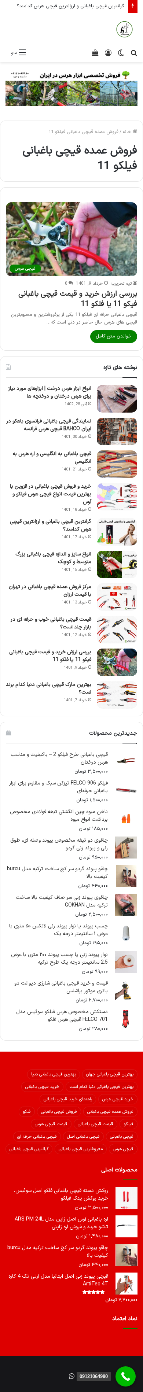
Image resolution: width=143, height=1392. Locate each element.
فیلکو (128, 1124)
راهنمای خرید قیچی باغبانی (68, 1099)
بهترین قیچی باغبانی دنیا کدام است (101, 1086)
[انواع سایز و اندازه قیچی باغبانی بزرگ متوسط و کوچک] (117, 564)
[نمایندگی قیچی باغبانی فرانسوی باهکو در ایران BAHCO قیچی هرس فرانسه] (117, 431)
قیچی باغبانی (121, 1136)
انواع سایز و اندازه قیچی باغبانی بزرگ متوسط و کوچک (53, 558)
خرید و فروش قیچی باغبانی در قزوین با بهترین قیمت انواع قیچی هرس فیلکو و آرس (50, 494)
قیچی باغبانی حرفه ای (37, 1136)
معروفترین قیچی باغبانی (81, 1149)
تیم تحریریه (121, 283)
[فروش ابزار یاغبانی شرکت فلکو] (72, 87)
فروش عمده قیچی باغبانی (110, 1111)
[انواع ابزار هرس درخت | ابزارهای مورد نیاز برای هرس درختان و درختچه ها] (117, 399)
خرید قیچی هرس (117, 1099)
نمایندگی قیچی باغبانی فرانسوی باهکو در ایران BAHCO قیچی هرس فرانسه (48, 425)
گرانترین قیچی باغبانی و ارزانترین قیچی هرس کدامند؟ (70, 6)
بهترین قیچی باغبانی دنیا (53, 1074)
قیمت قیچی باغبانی (95, 1124)
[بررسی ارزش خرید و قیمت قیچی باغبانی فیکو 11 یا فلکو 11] (117, 662)
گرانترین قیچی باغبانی (29, 1149)
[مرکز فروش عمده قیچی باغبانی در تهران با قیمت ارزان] (117, 597)
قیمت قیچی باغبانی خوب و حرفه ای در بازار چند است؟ (51, 623)
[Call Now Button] (125, 1376)
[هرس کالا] (124, 29)
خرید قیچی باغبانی (42, 1086)
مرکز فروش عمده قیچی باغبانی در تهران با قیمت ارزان (50, 590)
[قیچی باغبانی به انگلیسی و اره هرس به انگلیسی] (117, 464)
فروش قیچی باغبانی (59, 1111)
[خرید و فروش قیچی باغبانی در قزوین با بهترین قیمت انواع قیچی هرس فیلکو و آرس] (117, 496)
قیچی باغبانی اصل (83, 1136)
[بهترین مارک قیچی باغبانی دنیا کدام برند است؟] (117, 695)
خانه (127, 132)
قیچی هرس (123, 1149)
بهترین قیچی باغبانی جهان (109, 1074)
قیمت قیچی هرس (51, 1124)
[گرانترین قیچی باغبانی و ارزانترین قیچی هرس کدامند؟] (117, 532)
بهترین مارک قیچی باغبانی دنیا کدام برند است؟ (48, 688)
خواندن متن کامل (114, 336)
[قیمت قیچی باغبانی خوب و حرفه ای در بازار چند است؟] (117, 629)
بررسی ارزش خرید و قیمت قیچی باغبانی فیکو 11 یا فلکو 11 (77, 299)
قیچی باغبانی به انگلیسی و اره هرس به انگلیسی (51, 457)
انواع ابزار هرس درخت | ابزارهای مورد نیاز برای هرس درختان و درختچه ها (49, 392)
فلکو (27, 1111)
